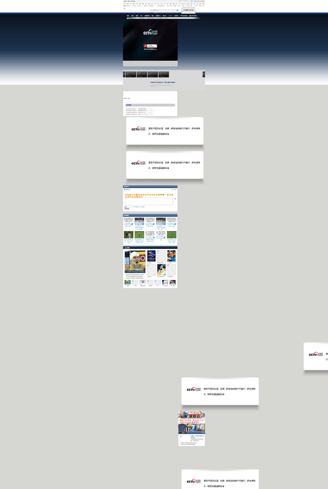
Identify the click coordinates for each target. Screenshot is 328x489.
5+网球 (127, 285)
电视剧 (174, 5)
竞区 (129, 18)
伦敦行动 (156, 12)
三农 (179, 3)
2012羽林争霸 (160, 276)
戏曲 (143, 3)
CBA (164, 12)
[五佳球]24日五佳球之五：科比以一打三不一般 (136, 114)
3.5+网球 (169, 262)
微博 (188, 3)
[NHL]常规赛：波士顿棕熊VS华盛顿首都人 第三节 (128, 225)
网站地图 (133, 1)
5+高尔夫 (150, 285)
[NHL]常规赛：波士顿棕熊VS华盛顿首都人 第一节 (150, 225)
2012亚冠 (149, 262)
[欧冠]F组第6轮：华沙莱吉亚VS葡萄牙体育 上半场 (171, 241)
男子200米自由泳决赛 (131, 276)
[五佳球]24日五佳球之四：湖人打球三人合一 (136, 112)
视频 (129, 1)
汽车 (167, 3)
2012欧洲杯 (169, 276)
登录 (192, 1)
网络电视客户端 (161, 5)
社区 (185, 3)
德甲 (170, 12)
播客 (191, 5)
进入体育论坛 (168, 85)
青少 (152, 3)
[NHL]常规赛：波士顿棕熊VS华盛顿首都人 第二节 (160, 227)
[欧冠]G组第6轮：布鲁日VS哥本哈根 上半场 (161, 238)
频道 (200, 5)
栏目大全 (134, 5)
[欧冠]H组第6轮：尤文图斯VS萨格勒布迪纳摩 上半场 (139, 241)
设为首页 (202, 1)
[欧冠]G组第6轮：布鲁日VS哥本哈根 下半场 (128, 241)
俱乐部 (176, 15)
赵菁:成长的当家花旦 (130, 274)
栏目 (203, 5)
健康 (173, 3)
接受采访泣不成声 (140, 274)
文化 (155, 3)
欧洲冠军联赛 (160, 262)
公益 (161, 3)
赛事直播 (151, 5)
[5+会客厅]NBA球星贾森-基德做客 (187, 444)
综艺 (137, 3)
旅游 (170, 3)
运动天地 (185, 15)
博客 (191, 3)
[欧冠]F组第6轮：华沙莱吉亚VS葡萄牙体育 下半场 (171, 225)
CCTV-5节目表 (159, 18)
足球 (132, 15)
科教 (149, 3)
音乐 (146, 3)
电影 (171, 5)
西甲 (173, 12)
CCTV (195, 5)
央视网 (125, 1)
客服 (198, 1)
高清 (168, 5)
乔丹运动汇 (194, 15)
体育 (134, 3)
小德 (176, 12)
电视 (125, 5)
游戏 (203, 3)
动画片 (183, 5)
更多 (203, 432)
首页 (125, 3)
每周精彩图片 (142, 18)
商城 (182, 3)
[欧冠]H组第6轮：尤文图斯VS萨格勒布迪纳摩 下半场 (150, 240)
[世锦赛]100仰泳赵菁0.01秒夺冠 (135, 271)
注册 (195, 1)
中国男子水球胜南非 (130, 278)
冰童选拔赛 (142, 285)
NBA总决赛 (165, 285)
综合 (153, 15)
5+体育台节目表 (150, 18)
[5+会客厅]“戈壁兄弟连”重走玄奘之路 (188, 442)
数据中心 (158, 15)
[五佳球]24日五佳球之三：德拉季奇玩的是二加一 (137, 110)
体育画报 (135, 18)
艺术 (158, 3)
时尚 (176, 3)
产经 (164, 3)
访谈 (197, 3)
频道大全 (128, 5)
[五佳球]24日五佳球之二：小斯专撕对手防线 (136, 109)
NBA (160, 12)
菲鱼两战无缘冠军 (139, 278)
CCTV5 (170, 15)
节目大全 (139, 5)
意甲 (167, 12)
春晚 (140, 3)
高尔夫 (164, 15)
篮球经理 (147, 15)
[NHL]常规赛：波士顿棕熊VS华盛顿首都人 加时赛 (139, 227)
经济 (131, 3)
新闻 (128, 3)
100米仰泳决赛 (139, 276)
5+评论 (165, 18)
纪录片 (179, 5)
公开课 (187, 5)
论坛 (194, 3)
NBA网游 (173, 285)
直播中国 (146, 5)
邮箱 (200, 3)
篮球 (137, 15)
